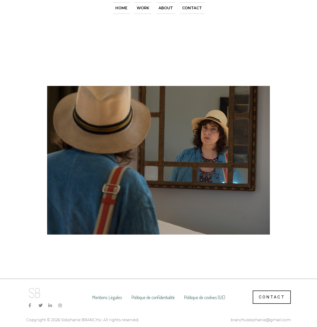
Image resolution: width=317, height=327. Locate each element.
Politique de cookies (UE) (204, 297)
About (165, 8)
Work (143, 8)
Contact (192, 8)
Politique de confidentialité (153, 297)
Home (121, 8)
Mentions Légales (107, 297)
